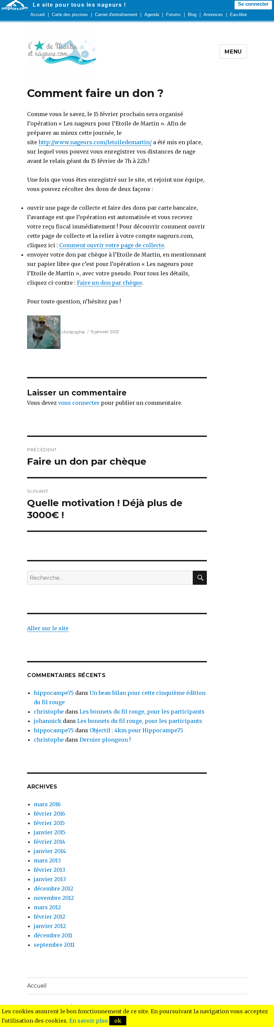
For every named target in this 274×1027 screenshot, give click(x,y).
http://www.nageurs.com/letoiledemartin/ (95, 142)
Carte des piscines (70, 14)
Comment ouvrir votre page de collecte (111, 245)
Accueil (37, 14)
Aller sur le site (47, 628)
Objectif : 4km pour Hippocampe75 (136, 730)
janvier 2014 (50, 851)
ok (117, 1020)
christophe (73, 332)
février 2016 (49, 813)
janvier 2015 (49, 832)
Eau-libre (238, 14)
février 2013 (49, 869)
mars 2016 (47, 804)
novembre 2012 (54, 898)
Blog (192, 14)
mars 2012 (47, 907)
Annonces (213, 14)
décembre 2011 (53, 935)
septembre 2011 (54, 944)
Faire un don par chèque (109, 282)
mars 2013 (47, 860)
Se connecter (253, 4)
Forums (173, 14)
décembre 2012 (53, 888)
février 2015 (49, 823)
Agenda (151, 14)
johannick (47, 721)
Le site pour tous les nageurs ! (79, 5)
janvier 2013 (50, 879)
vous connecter (79, 402)
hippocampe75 (54, 692)
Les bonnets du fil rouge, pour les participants (142, 711)
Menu (233, 52)
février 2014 (49, 841)
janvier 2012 (50, 926)
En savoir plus (88, 1020)
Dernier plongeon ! (105, 739)
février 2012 (49, 916)
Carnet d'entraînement (116, 14)
